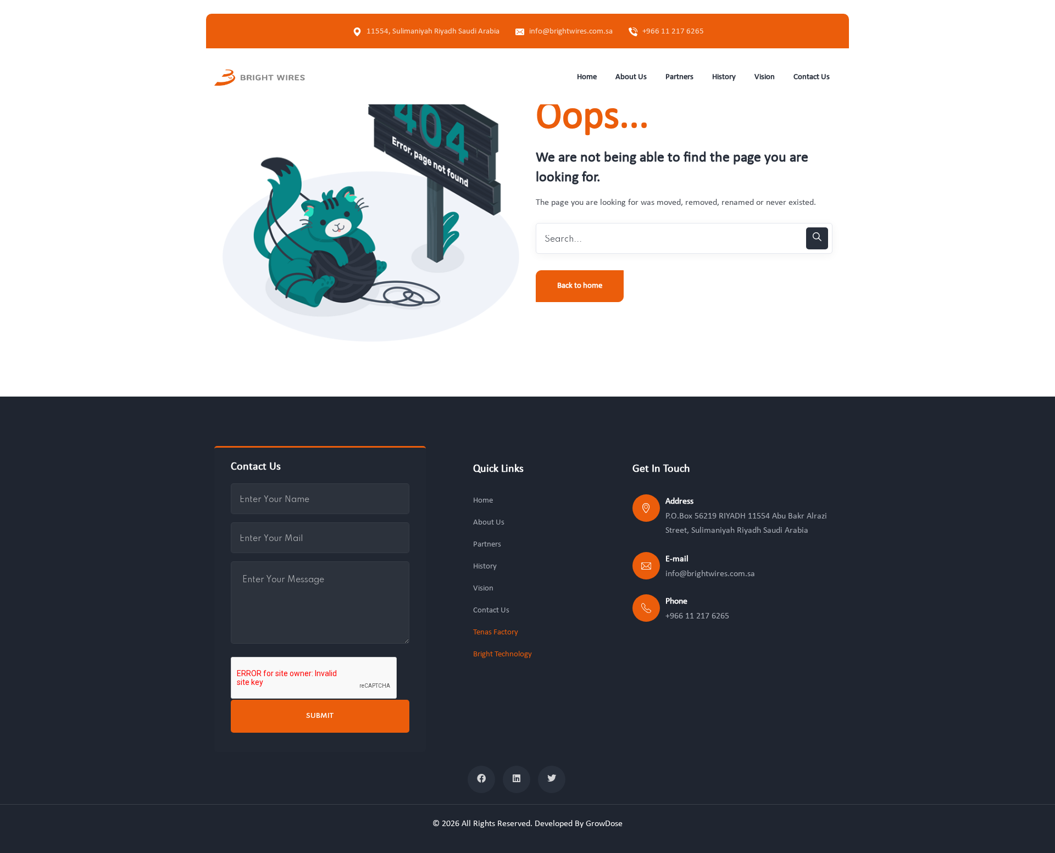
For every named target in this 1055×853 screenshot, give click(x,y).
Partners (487, 544)
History (485, 566)
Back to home (579, 286)
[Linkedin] (516, 779)
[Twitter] (551, 779)
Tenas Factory (495, 632)
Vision (483, 588)
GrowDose (604, 823)
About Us (488, 523)
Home (483, 501)
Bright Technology (502, 654)
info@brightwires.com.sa (571, 31)
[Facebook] (481, 779)
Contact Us (491, 610)
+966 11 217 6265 (673, 31)
